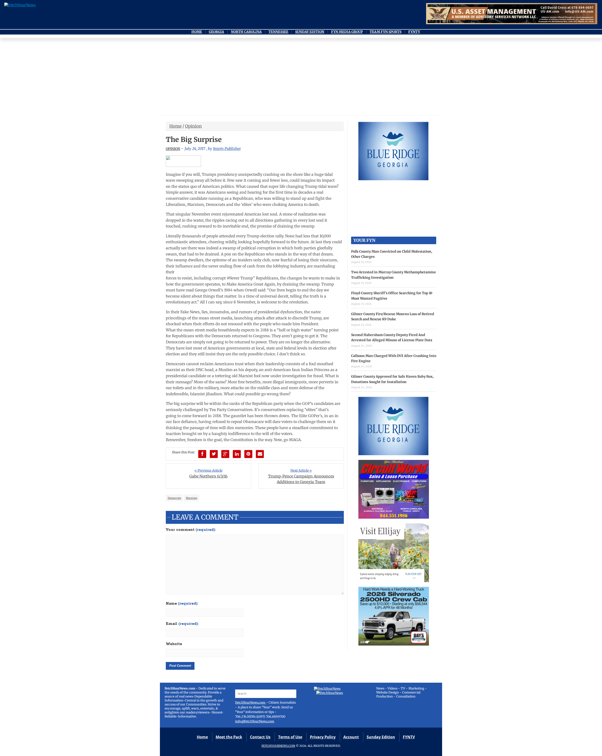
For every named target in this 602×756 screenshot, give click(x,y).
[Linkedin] (237, 454)
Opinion (193, 126)
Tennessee (278, 32)
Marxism (191, 498)
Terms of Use (290, 737)
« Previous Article (208, 470)
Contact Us (260, 737)
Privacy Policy (323, 737)
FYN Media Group (347, 32)
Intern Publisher (227, 148)
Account (351, 737)
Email (182, 624)
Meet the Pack (229, 737)
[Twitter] (214, 454)
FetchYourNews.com (250, 703)
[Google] (225, 454)
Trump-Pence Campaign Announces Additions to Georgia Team (301, 479)
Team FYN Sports (385, 32)
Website (174, 644)
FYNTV (414, 32)
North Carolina (246, 32)
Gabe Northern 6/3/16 (208, 476)
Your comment (191, 530)
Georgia (216, 32)
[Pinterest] (248, 454)
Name (182, 603)
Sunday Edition (309, 32)
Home (196, 32)
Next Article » (301, 470)
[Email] (260, 454)
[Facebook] (202, 454)
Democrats (174, 498)
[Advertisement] (301, 78)
